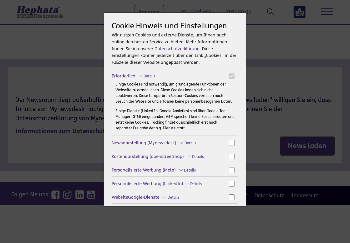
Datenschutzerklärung (177, 48)
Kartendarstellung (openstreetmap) (158, 156)
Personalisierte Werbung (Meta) (154, 170)
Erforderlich (133, 76)
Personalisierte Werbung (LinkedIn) (157, 183)
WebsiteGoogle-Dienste (145, 197)
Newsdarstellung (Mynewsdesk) (154, 143)
